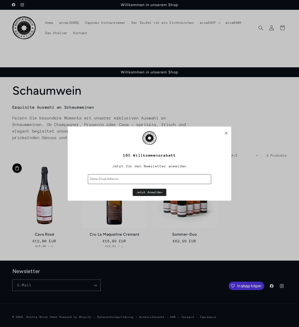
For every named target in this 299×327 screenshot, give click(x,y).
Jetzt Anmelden (149, 192)
